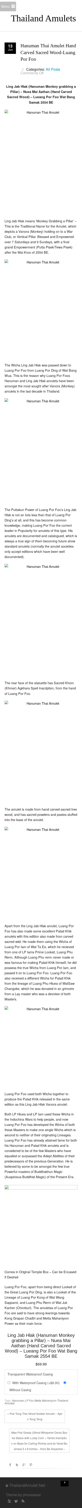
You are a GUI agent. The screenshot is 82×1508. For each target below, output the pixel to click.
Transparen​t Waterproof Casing (30, 1374)
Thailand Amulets (43, 18)
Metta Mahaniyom (45, 1400)
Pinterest (30, 1464)
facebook (10, 1464)
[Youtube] (9, 1501)
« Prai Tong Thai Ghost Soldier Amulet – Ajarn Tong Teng (34, 1416)
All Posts (53, 69)
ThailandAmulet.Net (27, 1485)
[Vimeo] (16, 1501)
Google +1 (23, 1464)
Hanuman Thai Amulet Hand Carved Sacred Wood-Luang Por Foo (48, 52)
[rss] (22, 1501)
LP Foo (29, 1400)
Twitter (17, 1464)
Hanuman (18, 1400)
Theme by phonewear (23, 1494)
